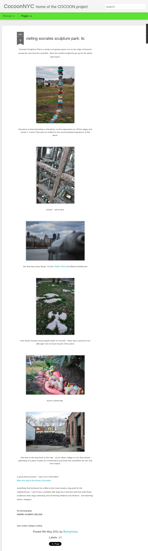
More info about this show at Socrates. (34, 480)
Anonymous (70, 531)
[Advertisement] (115, 90)
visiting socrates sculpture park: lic (55, 38)
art (60, 537)
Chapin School (60, 266)
